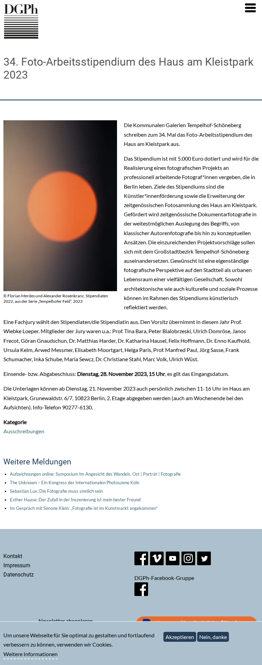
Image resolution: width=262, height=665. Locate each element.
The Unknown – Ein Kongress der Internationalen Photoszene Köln (74, 482)
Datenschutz (18, 574)
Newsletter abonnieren (66, 621)
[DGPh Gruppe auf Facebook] (141, 594)
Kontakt (12, 556)
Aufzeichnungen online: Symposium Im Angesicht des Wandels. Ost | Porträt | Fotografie (95, 474)
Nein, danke (213, 637)
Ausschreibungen (23, 431)
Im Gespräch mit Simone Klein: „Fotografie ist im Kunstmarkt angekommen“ (84, 508)
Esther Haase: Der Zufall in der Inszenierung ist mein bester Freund (75, 499)
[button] (250, 7)
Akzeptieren (179, 637)
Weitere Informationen (30, 654)
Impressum (16, 565)
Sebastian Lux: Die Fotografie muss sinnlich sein (56, 491)
